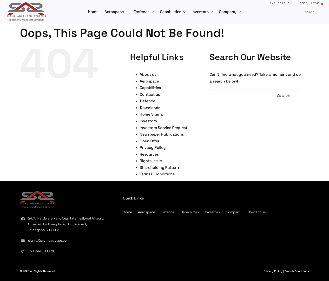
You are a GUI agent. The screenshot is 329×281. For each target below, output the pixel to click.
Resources (149, 154)
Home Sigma (151, 114)
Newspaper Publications (162, 134)
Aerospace (149, 81)
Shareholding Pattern (159, 167)
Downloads (150, 107)
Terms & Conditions (157, 174)
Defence (147, 100)
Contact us (150, 94)
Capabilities (150, 87)
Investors (148, 120)
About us (148, 74)
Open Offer (149, 141)
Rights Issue (151, 160)
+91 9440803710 (41, 251)
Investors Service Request (163, 127)
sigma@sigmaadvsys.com (49, 240)
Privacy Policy (153, 147)
